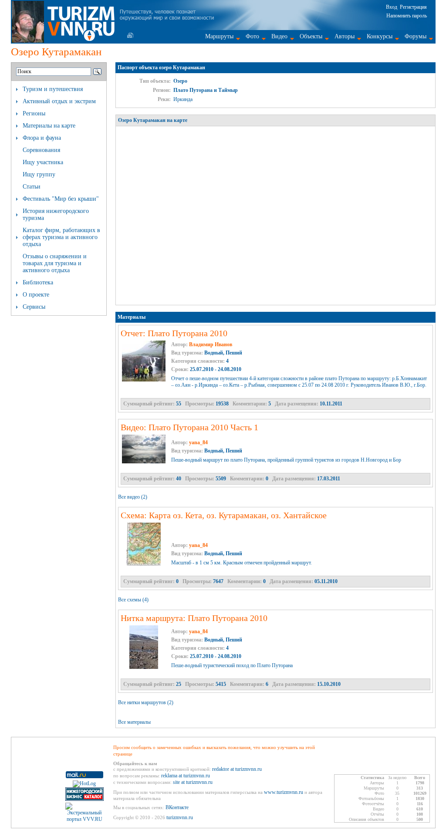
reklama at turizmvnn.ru (185, 776)
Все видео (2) (132, 497)
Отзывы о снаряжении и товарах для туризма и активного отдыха (55, 263)
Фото (252, 36)
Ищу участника (43, 162)
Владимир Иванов (210, 344)
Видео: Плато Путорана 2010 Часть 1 (189, 427)
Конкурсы (379, 36)
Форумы (415, 36)
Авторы (344, 36)
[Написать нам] (130, 35)
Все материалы (134, 722)
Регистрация (413, 7)
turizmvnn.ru (179, 817)
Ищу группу (39, 174)
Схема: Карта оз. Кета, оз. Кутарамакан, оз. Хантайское (224, 515)
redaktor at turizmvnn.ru (237, 769)
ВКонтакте (177, 807)
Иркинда (183, 99)
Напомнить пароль (406, 16)
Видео (279, 36)
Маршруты (219, 36)
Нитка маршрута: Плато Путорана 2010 (194, 618)
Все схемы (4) (133, 600)
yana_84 (198, 442)
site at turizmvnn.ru (193, 782)
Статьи (32, 186)
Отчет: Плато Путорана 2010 (174, 333)
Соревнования (41, 150)
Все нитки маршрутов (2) (145, 702)
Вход (391, 7)
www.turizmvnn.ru (283, 792)
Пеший (234, 353)
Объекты (311, 36)
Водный (213, 353)
